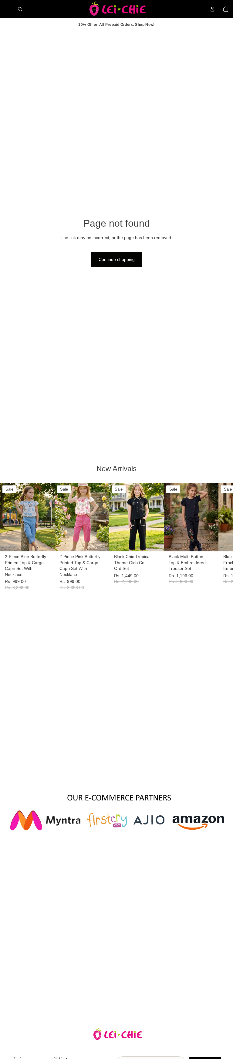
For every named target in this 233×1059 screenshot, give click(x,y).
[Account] (212, 9)
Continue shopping (117, 259)
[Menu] (7, 9)
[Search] (20, 9)
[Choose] (45, 541)
